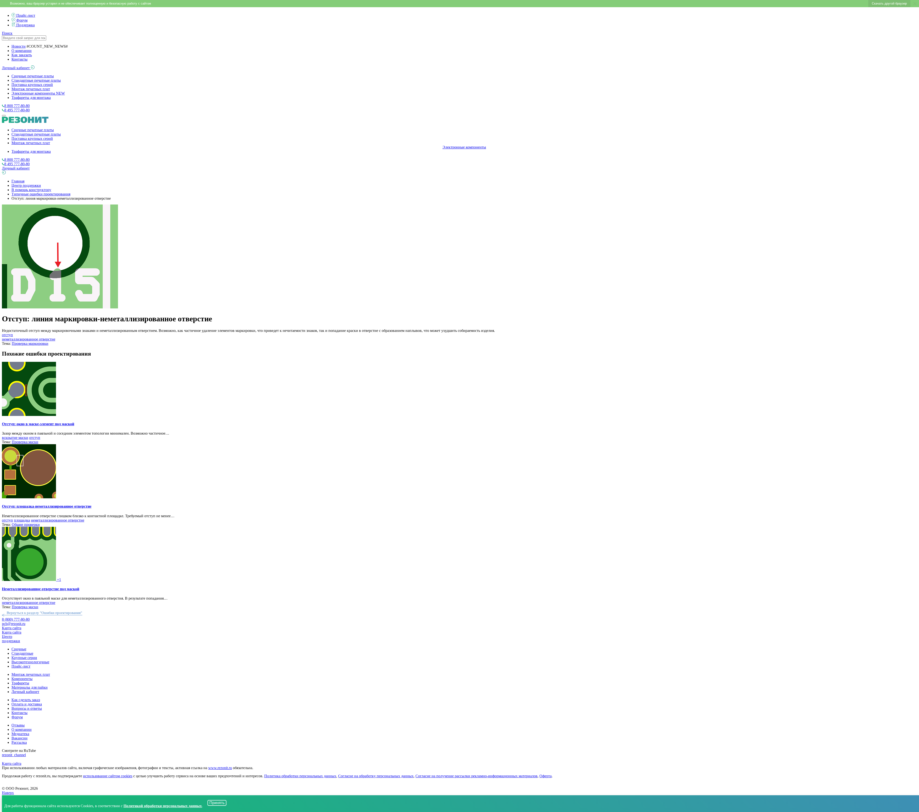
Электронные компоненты (38, 93)
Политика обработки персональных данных (300, 776)
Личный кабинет (16, 68)
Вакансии (19, 738)
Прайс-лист (25, 15)
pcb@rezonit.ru (13, 624)
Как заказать (21, 55)
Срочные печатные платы (32, 76)
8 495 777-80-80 (17, 110)
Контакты (19, 59)
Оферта (545, 776)
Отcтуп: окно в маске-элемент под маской (38, 424)
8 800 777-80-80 (17, 106)
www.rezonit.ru (220, 768)
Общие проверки (26, 524)
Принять (216, 803)
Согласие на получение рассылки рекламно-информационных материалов (476, 776)
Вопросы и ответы (26, 708)
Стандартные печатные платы (36, 80)
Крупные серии (24, 658)
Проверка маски (25, 442)
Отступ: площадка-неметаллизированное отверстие (46, 506)
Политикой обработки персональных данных (162, 806)
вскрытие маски (15, 438)
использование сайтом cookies (107, 776)
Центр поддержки (26, 185)
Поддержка (25, 25)
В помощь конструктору (31, 190)
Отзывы (18, 725)
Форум (22, 20)
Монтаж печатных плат (30, 89)
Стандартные (22, 653)
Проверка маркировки (30, 343)
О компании (21, 51)
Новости (18, 46)
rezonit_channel (14, 755)
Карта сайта (11, 628)
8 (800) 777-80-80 (16, 619)
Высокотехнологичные (30, 662)
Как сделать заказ (25, 700)
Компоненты (22, 679)
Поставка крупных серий (32, 85)
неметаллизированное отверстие (28, 339)
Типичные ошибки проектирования (40, 194)
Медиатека (20, 734)
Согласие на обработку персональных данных (376, 776)
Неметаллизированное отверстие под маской (40, 589)
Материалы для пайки (29, 687)
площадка (22, 520)
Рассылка (19, 742)
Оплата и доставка (26, 704)
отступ (7, 335)
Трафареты (20, 683)
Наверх (8, 793)
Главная (17, 181)
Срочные (18, 649)
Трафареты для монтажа (31, 98)
